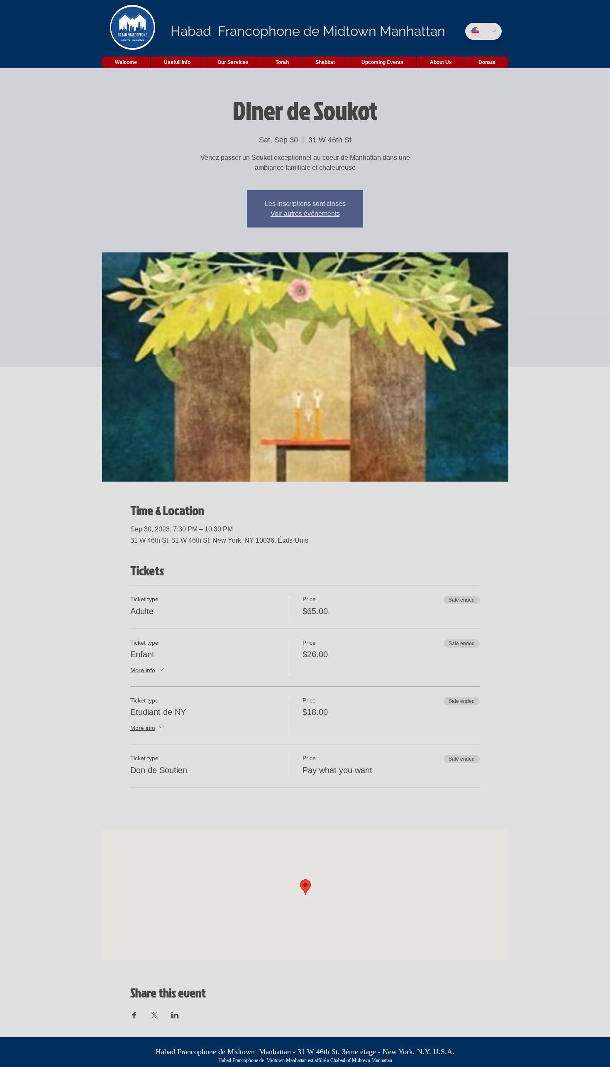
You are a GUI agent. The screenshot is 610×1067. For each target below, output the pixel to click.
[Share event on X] (155, 1015)
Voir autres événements (305, 213)
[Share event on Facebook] (134, 1015)
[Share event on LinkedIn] (175, 1015)
